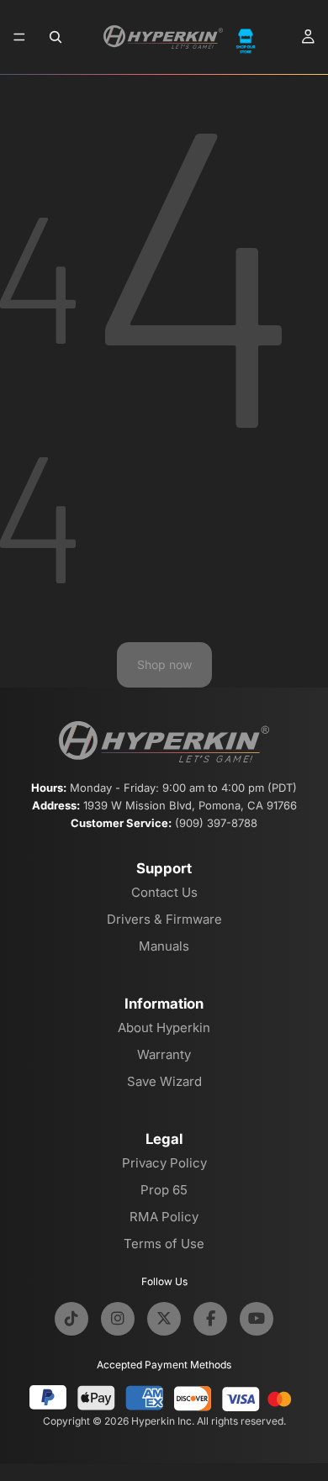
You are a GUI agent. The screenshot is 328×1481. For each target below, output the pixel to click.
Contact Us (164, 892)
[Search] (55, 36)
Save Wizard (164, 1081)
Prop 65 (164, 1190)
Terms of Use (164, 1244)
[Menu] (19, 37)
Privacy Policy (164, 1163)
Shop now (164, 664)
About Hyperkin (164, 1028)
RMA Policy (164, 1217)
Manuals (164, 946)
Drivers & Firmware (164, 919)
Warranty (164, 1054)
